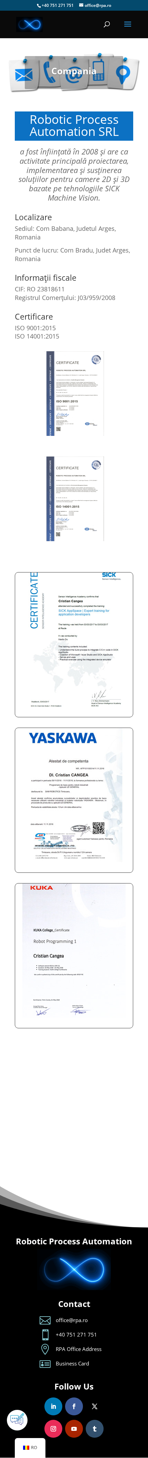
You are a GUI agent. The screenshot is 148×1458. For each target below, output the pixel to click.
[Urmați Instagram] (53, 1429)
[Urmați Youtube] (74, 1429)
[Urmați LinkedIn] (53, 1406)
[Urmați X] (95, 1406)
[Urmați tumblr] (95, 1429)
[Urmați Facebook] (74, 1406)
